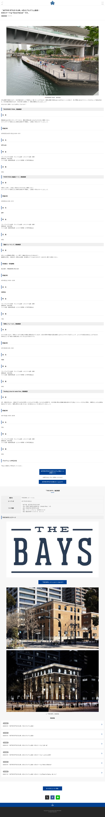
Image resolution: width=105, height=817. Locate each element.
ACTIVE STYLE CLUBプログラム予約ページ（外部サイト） (52, 472)
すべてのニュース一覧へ (52, 788)
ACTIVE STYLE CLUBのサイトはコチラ (52, 482)
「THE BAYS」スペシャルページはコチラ (52, 582)
